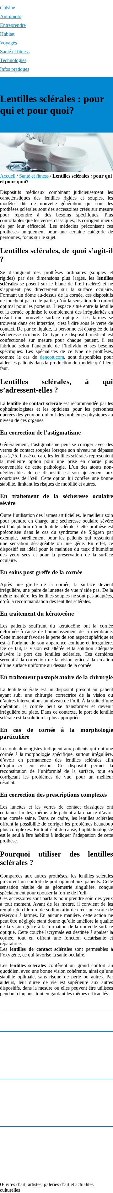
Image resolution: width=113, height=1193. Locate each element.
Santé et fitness (15, 51)
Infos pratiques (14, 69)
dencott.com (52, 357)
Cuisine (7, 7)
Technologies (13, 60)
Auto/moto (10, 16)
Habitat (7, 34)
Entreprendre (13, 25)
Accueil (7, 176)
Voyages (8, 42)
